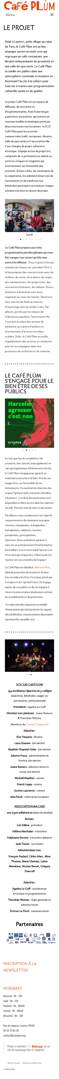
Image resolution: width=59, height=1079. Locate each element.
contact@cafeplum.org (14, 1035)
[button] (9, 218)
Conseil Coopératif (37, 724)
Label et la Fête (41, 567)
